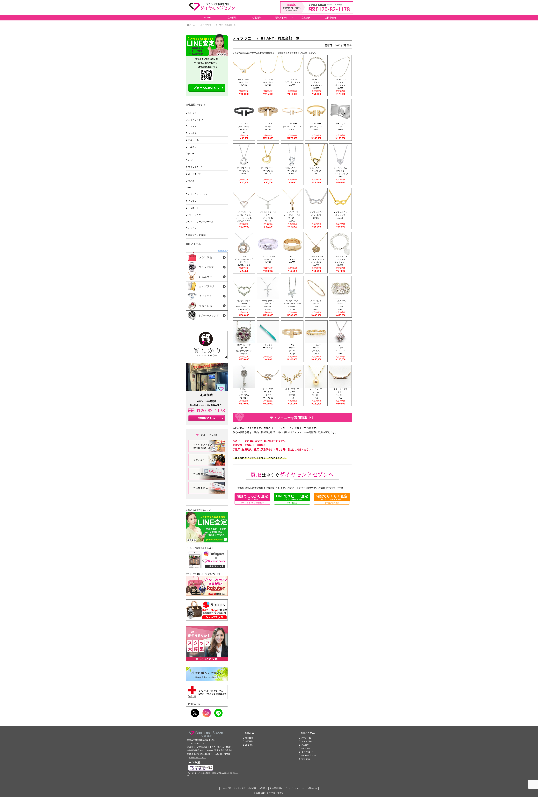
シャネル (192, 133)
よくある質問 (239, 788)
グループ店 (226, 788)
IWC (190, 187)
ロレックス (193, 113)
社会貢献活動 (276, 788)
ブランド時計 (307, 741)
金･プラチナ (306, 748)
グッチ (191, 153)
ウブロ (191, 160)
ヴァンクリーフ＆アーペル (200, 221)
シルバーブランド (309, 755)
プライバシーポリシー (294, 788)
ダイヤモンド (307, 752)
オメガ (191, 180)
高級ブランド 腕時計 (198, 235)
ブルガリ (192, 147)
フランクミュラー (196, 167)
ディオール (193, 208)
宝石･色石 (305, 759)
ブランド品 (306, 738)
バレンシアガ (194, 215)
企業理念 (263, 788)
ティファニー (194, 201)
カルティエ (193, 140)
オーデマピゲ (194, 174)
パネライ (192, 228)
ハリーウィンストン (197, 194)
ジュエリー (306, 745)
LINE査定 (249, 745)
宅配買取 (249, 741)
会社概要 (252, 788)
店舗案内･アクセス (197, 757)
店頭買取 (249, 738)
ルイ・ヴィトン (195, 119)
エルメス (192, 126)
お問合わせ (312, 788)
